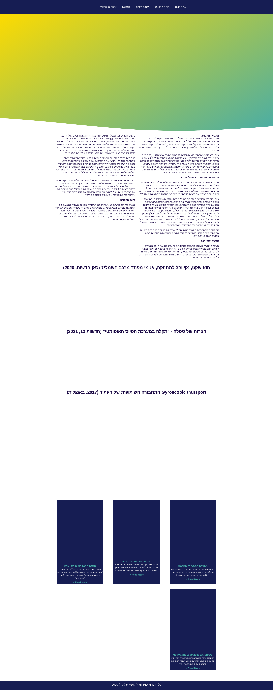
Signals (126, 7)
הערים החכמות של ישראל (136, 561)
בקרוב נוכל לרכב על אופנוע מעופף (193, 654)
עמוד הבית (180, 7)
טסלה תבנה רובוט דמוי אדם (80, 566)
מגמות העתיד (143, 7)
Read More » (193, 579)
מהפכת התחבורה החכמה (193, 566)
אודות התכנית (162, 7)
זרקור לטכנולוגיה (108, 7)
